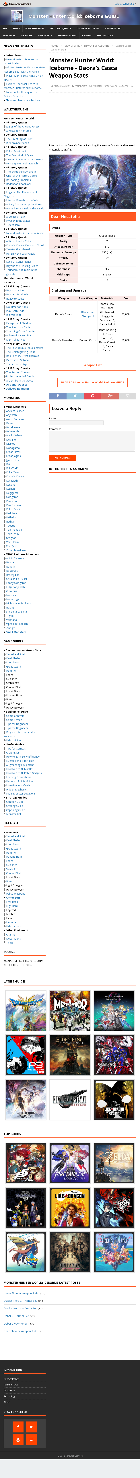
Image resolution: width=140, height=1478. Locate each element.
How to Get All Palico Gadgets (24, 773)
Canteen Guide (15, 801)
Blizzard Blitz (13, 315)
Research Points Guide (19, 781)
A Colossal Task (15, 216)
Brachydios (12, 574)
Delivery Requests (88, 28)
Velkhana (11, 619)
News (16, 28)
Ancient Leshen (15, 411)
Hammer (11, 670)
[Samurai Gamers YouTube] (18, 1439)
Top (5, 28)
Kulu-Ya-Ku (12, 468)
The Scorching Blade (18, 327)
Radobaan (12, 513)
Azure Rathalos (15, 419)
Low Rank (12, 902)
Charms (87, 35)
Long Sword (13, 662)
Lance (9, 861)
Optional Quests (60, 28)
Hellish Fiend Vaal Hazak (20, 253)
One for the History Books (21, 175)
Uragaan (11, 538)
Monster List (13, 814)
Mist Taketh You (16, 339)
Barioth (10, 566)
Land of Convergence (19, 261)
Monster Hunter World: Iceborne (111, 85)
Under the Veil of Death (20, 376)
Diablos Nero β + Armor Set (20, 1300)
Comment (55, 429)
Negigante (12, 493)
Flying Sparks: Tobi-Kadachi (22, 163)
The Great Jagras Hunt (19, 139)
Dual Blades (13, 658)
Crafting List (113, 28)
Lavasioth (12, 480)
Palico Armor (14, 926)
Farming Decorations (18, 777)
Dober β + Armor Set (16, 1316)
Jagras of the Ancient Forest (22, 126)
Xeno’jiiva (11, 546)
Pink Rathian (13, 505)
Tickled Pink (13, 225)
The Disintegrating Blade (20, 352)
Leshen (10, 488)
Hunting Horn (14, 856)
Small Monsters (16, 632)
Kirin (8, 464)
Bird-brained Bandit (17, 143)
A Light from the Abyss (19, 380)
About (7, 1402)
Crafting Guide (14, 805)
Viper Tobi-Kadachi (17, 624)
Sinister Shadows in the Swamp (24, 159)
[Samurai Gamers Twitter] (31, 1426)
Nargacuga (12, 599)
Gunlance (11, 865)
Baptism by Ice (15, 290)
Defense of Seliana (17, 360)
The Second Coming (18, 372)
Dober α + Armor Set (16, 1323)
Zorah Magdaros (16, 550)
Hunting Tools (67, 35)
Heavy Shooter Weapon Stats (21, 1293)
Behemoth (12, 431)
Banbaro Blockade (17, 294)
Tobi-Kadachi (14, 529)
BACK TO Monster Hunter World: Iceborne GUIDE (92, 382)
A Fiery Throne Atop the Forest (24, 204)
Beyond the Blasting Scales (22, 266)
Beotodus (12, 570)
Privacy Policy (11, 1379)
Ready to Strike (15, 298)
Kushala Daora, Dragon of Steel (25, 245)
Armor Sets (45, 35)
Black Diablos (14, 435)
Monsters (9, 35)
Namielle (11, 595)
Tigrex (9, 615)
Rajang (10, 607)
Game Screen (14, 720)
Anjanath (11, 415)
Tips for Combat (16, 748)
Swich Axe (12, 869)
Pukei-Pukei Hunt (16, 151)
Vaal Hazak (12, 542)
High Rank (12, 906)
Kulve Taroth (13, 472)
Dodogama (13, 448)
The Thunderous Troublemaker (24, 348)
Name (52, 418)
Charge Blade (14, 873)
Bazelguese (13, 427)
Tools (9, 942)
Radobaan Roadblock (18, 184)
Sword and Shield (16, 654)
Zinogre (10, 628)
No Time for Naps (17, 307)
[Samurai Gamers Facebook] (18, 1426)
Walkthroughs (34, 28)
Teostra (10, 525)
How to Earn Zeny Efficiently (23, 756)
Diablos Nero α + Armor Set (20, 1308)
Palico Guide (13, 740)
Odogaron (12, 497)
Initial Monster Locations (21, 793)
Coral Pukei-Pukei (16, 579)
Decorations (105, 35)
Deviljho (11, 439)
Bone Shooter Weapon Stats (21, 1331)
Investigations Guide (18, 785)
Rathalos (11, 517)
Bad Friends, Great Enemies (22, 356)
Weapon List (93, 365)
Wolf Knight (81, 85)
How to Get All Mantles (20, 769)
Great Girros (13, 452)
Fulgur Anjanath (15, 587)
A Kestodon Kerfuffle (18, 130)
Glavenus (11, 591)
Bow (9, 881)
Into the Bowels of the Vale (22, 200)
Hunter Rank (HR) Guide (20, 761)
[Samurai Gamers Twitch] (31, 1439)
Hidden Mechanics (17, 789)
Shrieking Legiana (16, 611)
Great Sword (13, 666)
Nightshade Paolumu (18, 603)
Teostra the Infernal (18, 249)
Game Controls (15, 716)
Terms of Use (11, 1384)
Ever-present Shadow (18, 323)
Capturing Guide (15, 810)
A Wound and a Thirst (19, 241)
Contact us (9, 1390)
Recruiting (9, 1396)
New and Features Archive (23, 100)
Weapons (26, 35)
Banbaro (11, 562)
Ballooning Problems (18, 180)
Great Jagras (13, 456)
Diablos (10, 443)
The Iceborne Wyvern (18, 364)
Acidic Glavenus (15, 558)
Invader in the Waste (18, 220)
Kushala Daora (15, 476)
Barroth (10, 423)
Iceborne (11, 922)
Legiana (10, 484)
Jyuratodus (12, 460)
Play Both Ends (15, 311)
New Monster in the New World (25, 233)
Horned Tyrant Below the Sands (25, 208)
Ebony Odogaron (16, 583)
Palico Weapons (15, 893)
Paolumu (11, 501)
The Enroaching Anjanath (21, 171)
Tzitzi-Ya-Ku (13, 534)
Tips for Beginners (17, 724)
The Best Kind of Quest (20, 155)
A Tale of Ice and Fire (18, 335)
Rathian (10, 521)
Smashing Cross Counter (20, 331)
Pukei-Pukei (13, 509)
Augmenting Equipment (20, 765)
